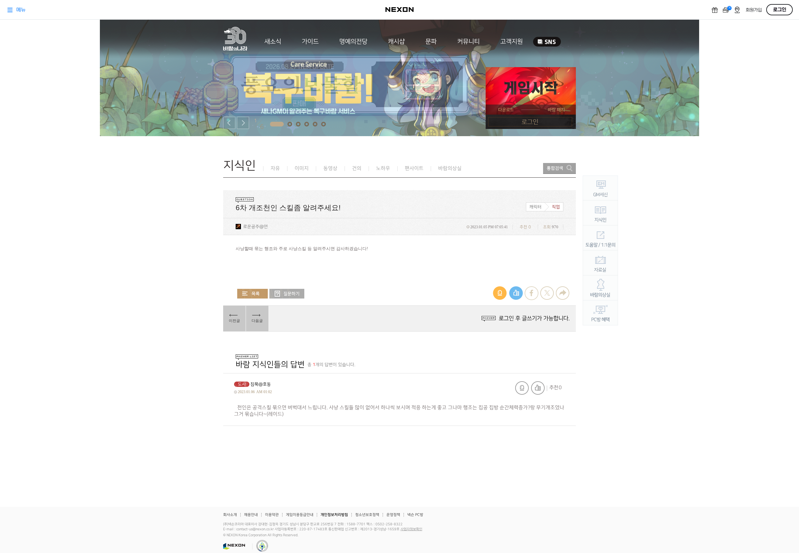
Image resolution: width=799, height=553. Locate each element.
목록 (252, 294)
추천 (538, 388)
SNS (547, 42)
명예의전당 (353, 41)
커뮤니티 (468, 41)
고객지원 (511, 41)
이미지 (302, 168)
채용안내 (251, 515)
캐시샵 (396, 41)
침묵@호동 (260, 384)
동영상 (330, 168)
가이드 (310, 41)
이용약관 (272, 515)
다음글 (257, 320)
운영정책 (393, 515)
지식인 (239, 165)
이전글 (234, 320)
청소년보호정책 (367, 515)
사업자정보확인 (411, 529)
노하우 (383, 168)
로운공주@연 (255, 226)
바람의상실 (450, 168)
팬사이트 (414, 168)
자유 (275, 168)
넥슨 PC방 (415, 515)
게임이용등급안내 (299, 515)
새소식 (272, 41)
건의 (356, 168)
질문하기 (286, 294)
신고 (522, 388)
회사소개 (230, 515)
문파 (431, 41)
